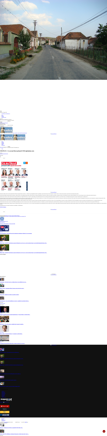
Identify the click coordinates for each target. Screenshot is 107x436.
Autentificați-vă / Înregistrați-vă (6, 113)
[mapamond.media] (4, 415)
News (2, 141)
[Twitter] (11, 158)
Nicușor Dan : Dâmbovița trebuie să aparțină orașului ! (9, 294)
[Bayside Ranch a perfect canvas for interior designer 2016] (2, 384)
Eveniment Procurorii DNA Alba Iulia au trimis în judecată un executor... (12, 343)
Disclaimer (3, 418)
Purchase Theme (4, 117)
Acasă (1, 147)
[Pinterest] (14, 158)
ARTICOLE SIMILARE (3, 223)
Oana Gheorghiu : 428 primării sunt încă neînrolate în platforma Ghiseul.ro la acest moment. (16, 233)
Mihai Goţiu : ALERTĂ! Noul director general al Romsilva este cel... (11, 358)
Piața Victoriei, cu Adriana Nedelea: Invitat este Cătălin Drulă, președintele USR (15, 216)
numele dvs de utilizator (11, 120)
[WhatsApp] (17, 158)
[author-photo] (2, 220)
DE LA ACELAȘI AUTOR (11, 223)
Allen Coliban (2, 332)
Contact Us (3, 420)
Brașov (1, 341)
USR (2, 147)
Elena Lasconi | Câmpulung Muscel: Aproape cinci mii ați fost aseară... (12, 288)
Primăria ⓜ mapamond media (4, 153)
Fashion (3, 142)
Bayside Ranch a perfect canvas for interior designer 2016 (10, 386)
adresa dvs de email (10, 125)
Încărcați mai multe (2, 303)
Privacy (3, 419)
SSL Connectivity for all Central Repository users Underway (10, 373)
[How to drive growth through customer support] (2, 378)
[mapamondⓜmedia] (53, 192)
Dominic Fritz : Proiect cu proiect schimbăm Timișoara (12, 215)
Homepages (3, 145)
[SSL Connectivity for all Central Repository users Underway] (2, 372)
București (1, 231)
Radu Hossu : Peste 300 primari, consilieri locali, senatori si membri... (12, 324)
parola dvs (9, 121)
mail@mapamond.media (7, 416)
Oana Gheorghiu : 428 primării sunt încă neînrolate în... (9, 352)
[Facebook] (8, 158)
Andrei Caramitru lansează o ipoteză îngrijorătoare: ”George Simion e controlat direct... (15, 314)
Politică (1, 322)
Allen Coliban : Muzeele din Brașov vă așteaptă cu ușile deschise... (11, 333)
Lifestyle (3, 143)
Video (2, 144)
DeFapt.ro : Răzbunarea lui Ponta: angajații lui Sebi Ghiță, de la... (11, 427)
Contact (3, 116)
